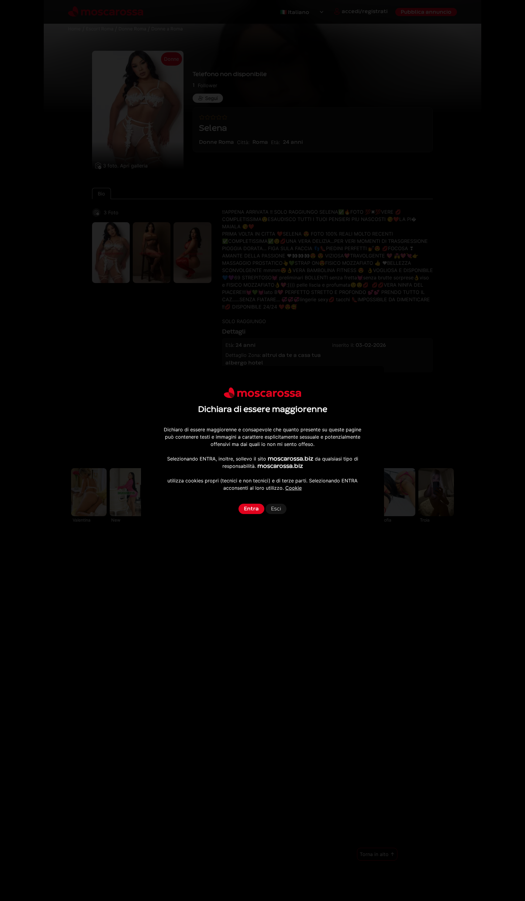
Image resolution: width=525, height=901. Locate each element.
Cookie (293, 488)
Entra (251, 509)
